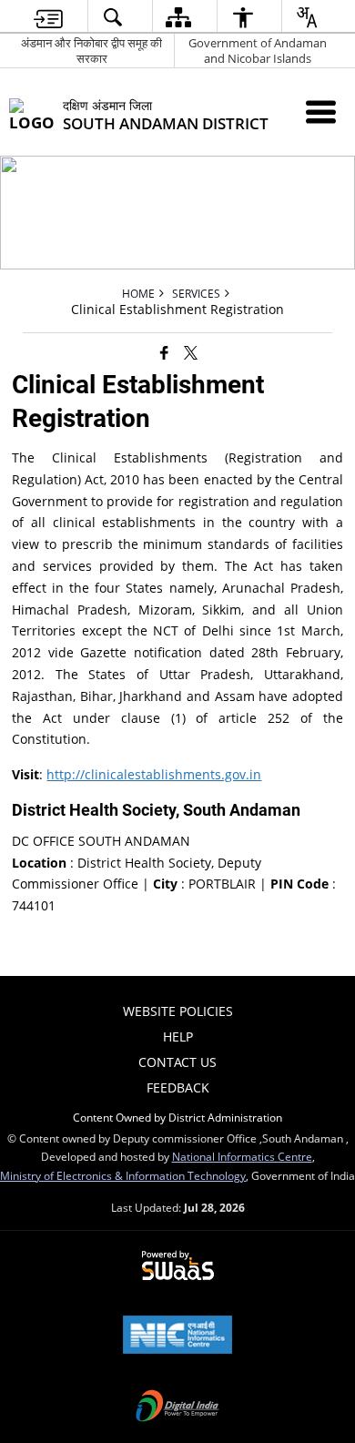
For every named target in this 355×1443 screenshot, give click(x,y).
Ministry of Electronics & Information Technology (123, 1175)
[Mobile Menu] (321, 111)
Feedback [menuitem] (178, 1087)
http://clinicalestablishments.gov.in (153, 774)
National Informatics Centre (242, 1156)
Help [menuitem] (178, 1036)
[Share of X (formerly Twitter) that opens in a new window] (190, 351)
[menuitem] (48, 17)
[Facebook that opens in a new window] (164, 351)
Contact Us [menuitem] (177, 1062)
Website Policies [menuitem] (178, 1011)
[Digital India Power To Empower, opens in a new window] (177, 1407)
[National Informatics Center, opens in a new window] (177, 1336)
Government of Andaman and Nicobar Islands (257, 50)
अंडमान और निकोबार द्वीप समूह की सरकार (91, 50)
